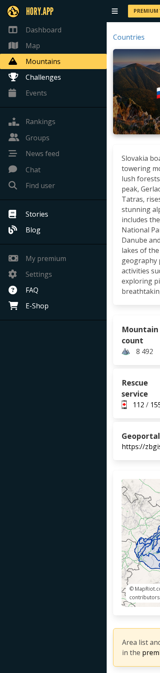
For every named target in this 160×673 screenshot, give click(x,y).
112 (138, 404)
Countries (129, 37)
